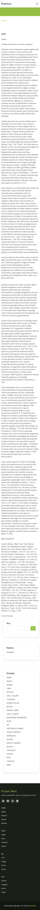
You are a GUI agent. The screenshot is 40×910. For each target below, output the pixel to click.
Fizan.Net (32, 906)
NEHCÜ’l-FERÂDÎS (14, 743)
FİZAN (9, 677)
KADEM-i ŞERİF (12, 710)
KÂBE (9, 765)
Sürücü (3, 888)
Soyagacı (4, 884)
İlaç (2, 854)
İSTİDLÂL (10, 692)
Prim (2, 877)
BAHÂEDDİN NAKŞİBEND (17, 717)
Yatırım (3, 846)
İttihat (3, 831)
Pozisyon (4, 842)
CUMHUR (10, 761)
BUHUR (10, 746)
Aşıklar (3, 812)
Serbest (4, 881)
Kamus (6, 3)
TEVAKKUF (11, 699)
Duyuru (3, 819)
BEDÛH (10, 706)
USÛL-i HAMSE (12, 714)
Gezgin (3, 861)
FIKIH (9, 757)
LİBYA (9, 688)
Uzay (3, 838)
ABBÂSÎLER (11, 736)
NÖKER (9, 685)
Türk (2, 858)
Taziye (3, 892)
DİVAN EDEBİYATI (14, 732)
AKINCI (9, 681)
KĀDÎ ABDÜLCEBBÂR (15, 728)
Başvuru (4, 815)
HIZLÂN (10, 754)
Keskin (3, 835)
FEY (8, 725)
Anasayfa (10, 652)
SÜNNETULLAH (13, 703)
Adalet (3, 808)
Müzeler (4, 823)
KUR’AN (10, 739)
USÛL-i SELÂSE (12, 696)
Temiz (3, 865)
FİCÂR (9, 721)
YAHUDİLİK (11, 750)
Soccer (3, 869)
